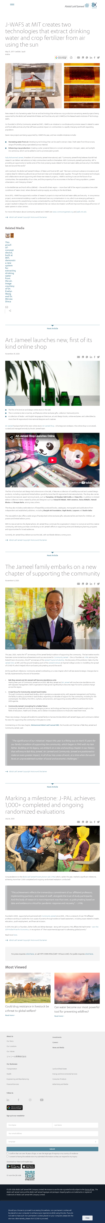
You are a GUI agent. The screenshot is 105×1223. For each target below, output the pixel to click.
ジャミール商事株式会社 (16, 1057)
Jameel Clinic (10, 663)
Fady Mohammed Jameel (14, 157)
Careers (55, 1042)
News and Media (58, 1048)
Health (9, 1074)
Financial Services (13, 1084)
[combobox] (52, 1141)
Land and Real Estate (59, 1069)
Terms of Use (89, 1189)
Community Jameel (61, 657)
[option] (9, 273)
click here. (89, 954)
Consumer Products (59, 1079)
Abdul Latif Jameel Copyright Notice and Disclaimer (28, 217)
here (15, 935)
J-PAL (86, 657)
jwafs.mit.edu (81, 212)
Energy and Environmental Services (64, 1074)
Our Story (10, 1041)
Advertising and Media (60, 1084)
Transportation (12, 1069)
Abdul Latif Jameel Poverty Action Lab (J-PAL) (39, 877)
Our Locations (11, 1046)
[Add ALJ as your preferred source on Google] (61, 58)
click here (30, 954)
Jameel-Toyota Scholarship (54, 660)
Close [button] (87, 1218)
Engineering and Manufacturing (18, 1079)
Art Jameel (9, 426)
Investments (56, 1037)
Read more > (10, 1015)
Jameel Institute (54, 663)
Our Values (10, 1051)
